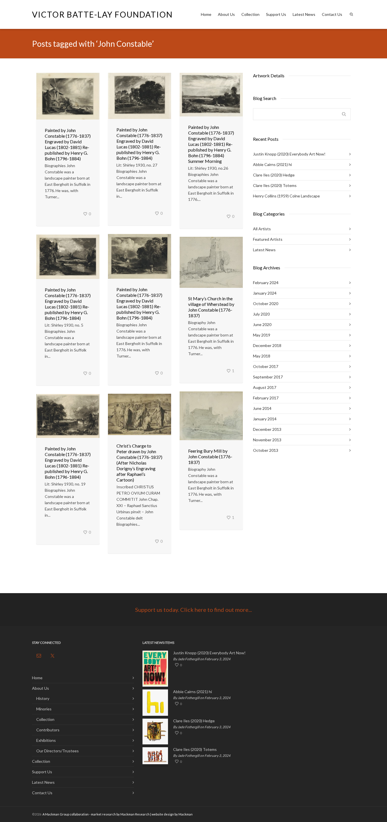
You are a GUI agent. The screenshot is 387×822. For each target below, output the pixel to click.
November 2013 (267, 439)
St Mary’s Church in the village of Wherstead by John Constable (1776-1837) (211, 307)
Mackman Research (135, 814)
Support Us (276, 14)
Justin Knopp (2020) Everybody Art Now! (289, 154)
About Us (226, 14)
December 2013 (267, 429)
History (42, 698)
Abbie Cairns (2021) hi (272, 164)
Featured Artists (267, 239)
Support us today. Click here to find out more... (193, 609)
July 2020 (261, 314)
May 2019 (261, 335)
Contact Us (332, 14)
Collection (250, 14)
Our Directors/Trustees (57, 750)
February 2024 (265, 282)
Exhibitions (46, 740)
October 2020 (265, 303)
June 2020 (262, 324)
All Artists (262, 228)
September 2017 (268, 376)
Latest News (304, 14)
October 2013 (265, 450)
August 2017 (264, 387)
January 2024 (265, 293)
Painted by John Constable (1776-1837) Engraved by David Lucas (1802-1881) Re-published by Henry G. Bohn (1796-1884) (68, 144)
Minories (44, 708)
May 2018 (261, 355)
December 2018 (267, 345)
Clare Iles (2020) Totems (275, 185)
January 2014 (265, 418)
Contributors (47, 729)
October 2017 (265, 366)
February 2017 (265, 397)
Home (206, 14)
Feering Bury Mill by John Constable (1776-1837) (210, 456)
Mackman (185, 814)
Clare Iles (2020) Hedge (274, 175)
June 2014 (262, 408)
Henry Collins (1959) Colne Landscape (286, 195)
